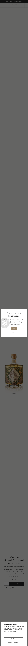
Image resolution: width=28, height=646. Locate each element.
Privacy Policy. (13, 631)
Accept (13, 635)
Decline (13, 638)
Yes (14, 328)
